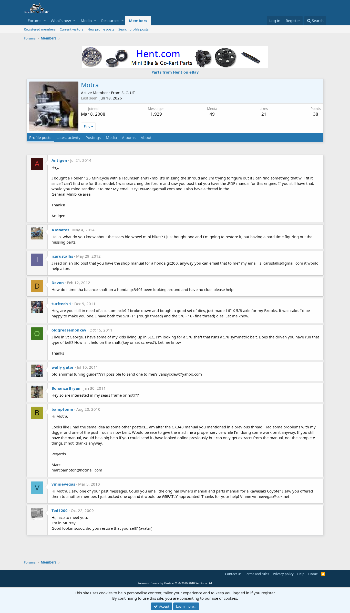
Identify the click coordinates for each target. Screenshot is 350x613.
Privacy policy (283, 573)
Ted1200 (60, 510)
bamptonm (62, 409)
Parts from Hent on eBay (175, 72)
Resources (110, 20)
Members (138, 20)
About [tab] (146, 137)
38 (315, 114)
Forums (34, 20)
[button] (44, 20)
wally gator (63, 367)
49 (212, 114)
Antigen (59, 160)
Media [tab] (111, 137)
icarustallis (62, 256)
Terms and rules (257, 573)
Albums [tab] (129, 137)
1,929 (156, 114)
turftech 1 (61, 303)
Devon (58, 282)
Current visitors (71, 29)
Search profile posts (133, 29)
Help (300, 573)
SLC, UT (128, 92)
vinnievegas (63, 484)
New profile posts (100, 29)
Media (86, 20)
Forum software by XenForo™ (175, 583)
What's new (61, 20)
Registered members (40, 29)
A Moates (60, 229)
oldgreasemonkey (69, 330)
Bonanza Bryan (66, 388)
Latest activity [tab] (68, 137)
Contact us (233, 573)
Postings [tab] (93, 137)
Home (313, 573)
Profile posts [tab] (40, 137)
